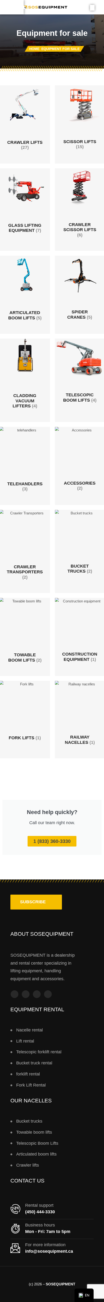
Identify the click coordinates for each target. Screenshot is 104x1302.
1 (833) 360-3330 (52, 841)
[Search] (92, 8)
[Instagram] (25, 994)
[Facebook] (14, 994)
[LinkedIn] (47, 994)
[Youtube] (36, 994)
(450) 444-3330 (40, 1211)
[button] (36, 902)
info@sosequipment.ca (49, 1251)
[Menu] (12, 7)
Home (34, 49)
